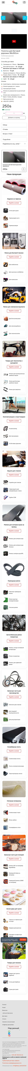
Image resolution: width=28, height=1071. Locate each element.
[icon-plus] (24, 113)
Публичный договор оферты (10, 1060)
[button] (14, 125)
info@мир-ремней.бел (8, 1024)
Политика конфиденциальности (11, 1063)
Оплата (4, 1019)
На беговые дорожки (7, 56)
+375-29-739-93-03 (7, 1013)
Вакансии (4, 1010)
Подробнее (15, 940)
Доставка (4, 1016)
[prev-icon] (3, 17)
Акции (3, 1007)
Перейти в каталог (14, 203)
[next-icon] (25, 17)
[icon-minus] (4, 113)
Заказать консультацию (8, 1022)
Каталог (4, 1004)
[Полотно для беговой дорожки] (14, 18)
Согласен (23, 939)
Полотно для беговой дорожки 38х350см (12, 165)
